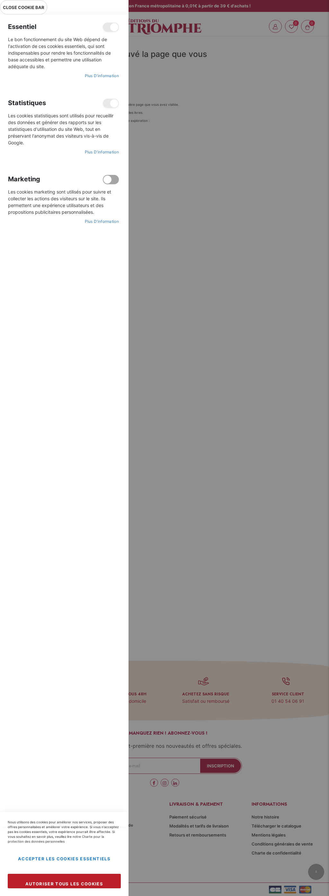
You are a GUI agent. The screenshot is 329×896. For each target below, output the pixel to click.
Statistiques (111, 103)
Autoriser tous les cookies (64, 883)
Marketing (111, 179)
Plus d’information (102, 75)
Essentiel (111, 27)
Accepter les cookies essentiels (64, 858)
